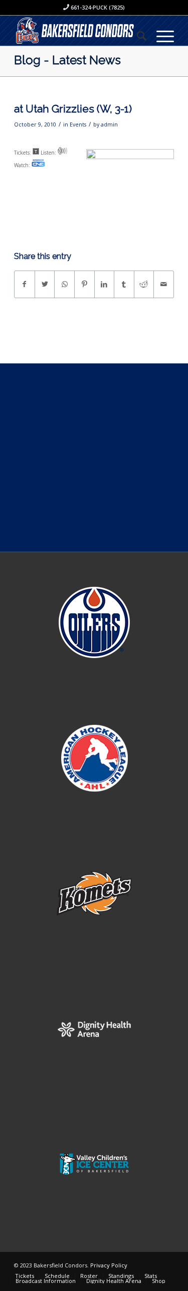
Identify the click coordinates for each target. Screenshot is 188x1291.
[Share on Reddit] (144, 284)
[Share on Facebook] (25, 284)
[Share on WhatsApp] (64, 284)
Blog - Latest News (67, 60)
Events (78, 124)
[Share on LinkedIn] (104, 284)
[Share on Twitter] (45, 284)
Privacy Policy (108, 1265)
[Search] (136, 36)
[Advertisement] (94, 457)
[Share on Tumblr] (124, 284)
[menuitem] (136, 36)
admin (109, 124)
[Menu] (160, 36)
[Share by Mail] (163, 284)
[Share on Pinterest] (84, 284)
